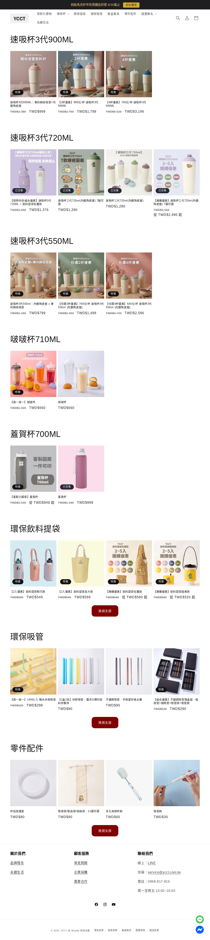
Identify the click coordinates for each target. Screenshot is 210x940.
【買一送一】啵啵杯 (22, 402)
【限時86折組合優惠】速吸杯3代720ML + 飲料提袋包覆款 (30, 202)
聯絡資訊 (126, 930)
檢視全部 (105, 611)
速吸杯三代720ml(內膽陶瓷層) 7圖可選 (81, 202)
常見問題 (81, 863)
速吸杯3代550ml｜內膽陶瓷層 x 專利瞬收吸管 (32, 305)
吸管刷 (158, 811)
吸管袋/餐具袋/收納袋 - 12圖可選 (78, 811)
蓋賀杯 (62, 496)
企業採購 (81, 872)
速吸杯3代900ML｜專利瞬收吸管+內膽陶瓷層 (33, 104)
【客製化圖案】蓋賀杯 (24, 496)
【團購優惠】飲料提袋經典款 (172, 591)
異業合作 (81, 881)
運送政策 (154, 930)
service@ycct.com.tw (164, 872)
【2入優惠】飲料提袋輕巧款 (27, 591)
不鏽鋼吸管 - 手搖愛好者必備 (124, 699)
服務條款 (140, 930)
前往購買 (131, 4)
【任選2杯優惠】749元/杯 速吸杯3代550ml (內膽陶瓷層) (81, 305)
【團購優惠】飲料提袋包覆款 (124, 591)
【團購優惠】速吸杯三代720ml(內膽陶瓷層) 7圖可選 (176, 202)
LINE (152, 863)
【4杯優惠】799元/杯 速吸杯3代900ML (126, 104)
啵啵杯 (62, 402)
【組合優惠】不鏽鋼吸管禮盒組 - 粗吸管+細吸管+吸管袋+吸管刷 (176, 701)
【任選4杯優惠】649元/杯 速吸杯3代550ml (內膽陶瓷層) (129, 305)
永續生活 (17, 872)
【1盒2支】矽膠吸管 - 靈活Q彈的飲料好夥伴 (80, 701)
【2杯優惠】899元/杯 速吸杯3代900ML (78, 104)
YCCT (63, 930)
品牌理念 (17, 863)
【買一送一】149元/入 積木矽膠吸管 (33, 699)
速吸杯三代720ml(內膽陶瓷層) (124, 200)
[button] (62, 13)
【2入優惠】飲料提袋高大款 (75, 591)
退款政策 (113, 930)
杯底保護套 (17, 811)
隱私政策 (99, 930)
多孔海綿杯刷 (114, 811)
